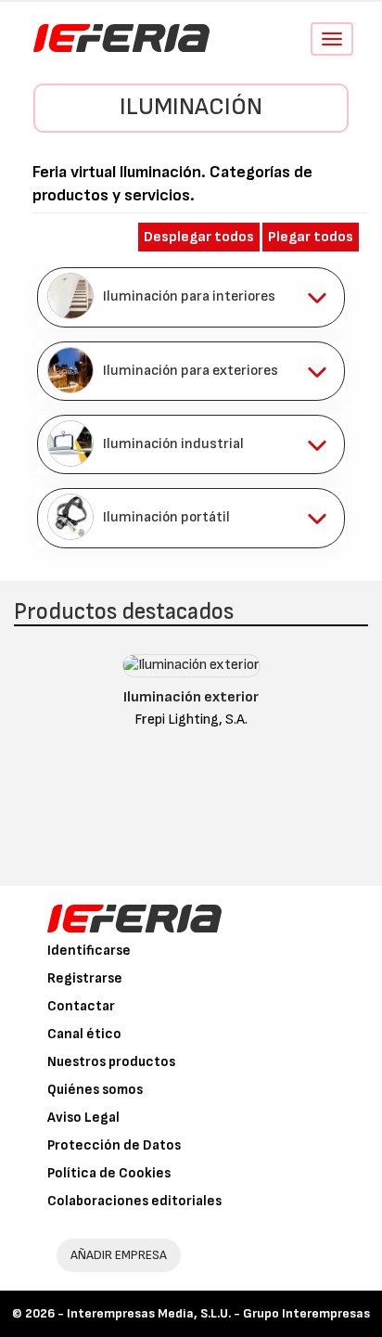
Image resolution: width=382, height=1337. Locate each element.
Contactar (81, 1006)
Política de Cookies (109, 1173)
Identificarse (89, 950)
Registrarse (84, 978)
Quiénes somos (95, 1090)
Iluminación (191, 107)
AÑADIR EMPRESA (118, 1255)
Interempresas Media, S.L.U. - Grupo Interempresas (218, 1313)
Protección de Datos (114, 1145)
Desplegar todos (199, 237)
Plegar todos (310, 237)
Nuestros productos (111, 1062)
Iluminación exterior (191, 697)
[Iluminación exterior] (191, 670)
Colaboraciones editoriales (134, 1201)
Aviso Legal (83, 1117)
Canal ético (84, 1034)
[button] (191, 297)
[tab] (191, 297)
